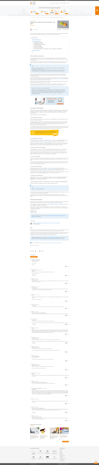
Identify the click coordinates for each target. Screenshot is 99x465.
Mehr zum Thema (65, 441)
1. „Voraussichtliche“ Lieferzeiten (38, 42)
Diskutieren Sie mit (34, 256)
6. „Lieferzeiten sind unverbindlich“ (38, 47)
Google (32, 0)
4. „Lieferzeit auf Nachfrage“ (37, 45)
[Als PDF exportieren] (33, 251)
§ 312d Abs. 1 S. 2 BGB (59, 78)
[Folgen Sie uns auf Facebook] (68, 0)
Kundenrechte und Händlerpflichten (40, 17)
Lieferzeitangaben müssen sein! (36, 39)
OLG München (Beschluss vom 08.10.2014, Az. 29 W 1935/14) (55, 204)
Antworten (68, 266)
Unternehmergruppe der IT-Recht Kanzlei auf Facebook (54, 242)
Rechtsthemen (33, 17)
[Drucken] (35, 251)
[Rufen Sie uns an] (65, 0)
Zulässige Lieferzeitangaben (36, 50)
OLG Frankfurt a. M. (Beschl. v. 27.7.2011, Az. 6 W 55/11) (42, 141)
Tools (97, 11)
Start (30, 17)
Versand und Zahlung (47, 17)
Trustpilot (37, 0)
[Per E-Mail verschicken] (39, 251)
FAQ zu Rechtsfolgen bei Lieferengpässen (53, 237)
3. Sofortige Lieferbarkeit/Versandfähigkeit (39, 44)
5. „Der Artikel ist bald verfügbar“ (38, 46)
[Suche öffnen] (50, 3)
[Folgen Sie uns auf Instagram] (67, 0)
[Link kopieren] (30, 251)
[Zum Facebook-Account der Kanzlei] (41, 251)
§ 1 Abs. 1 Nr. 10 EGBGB (48, 62)
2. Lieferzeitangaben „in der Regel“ (38, 43)
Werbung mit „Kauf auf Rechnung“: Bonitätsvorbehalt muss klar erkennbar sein (34, 437)
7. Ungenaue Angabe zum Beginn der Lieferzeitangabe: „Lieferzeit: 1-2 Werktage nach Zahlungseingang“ (47, 48)
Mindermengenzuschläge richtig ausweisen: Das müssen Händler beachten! (54, 437)
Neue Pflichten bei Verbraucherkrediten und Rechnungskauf (44, 437)
